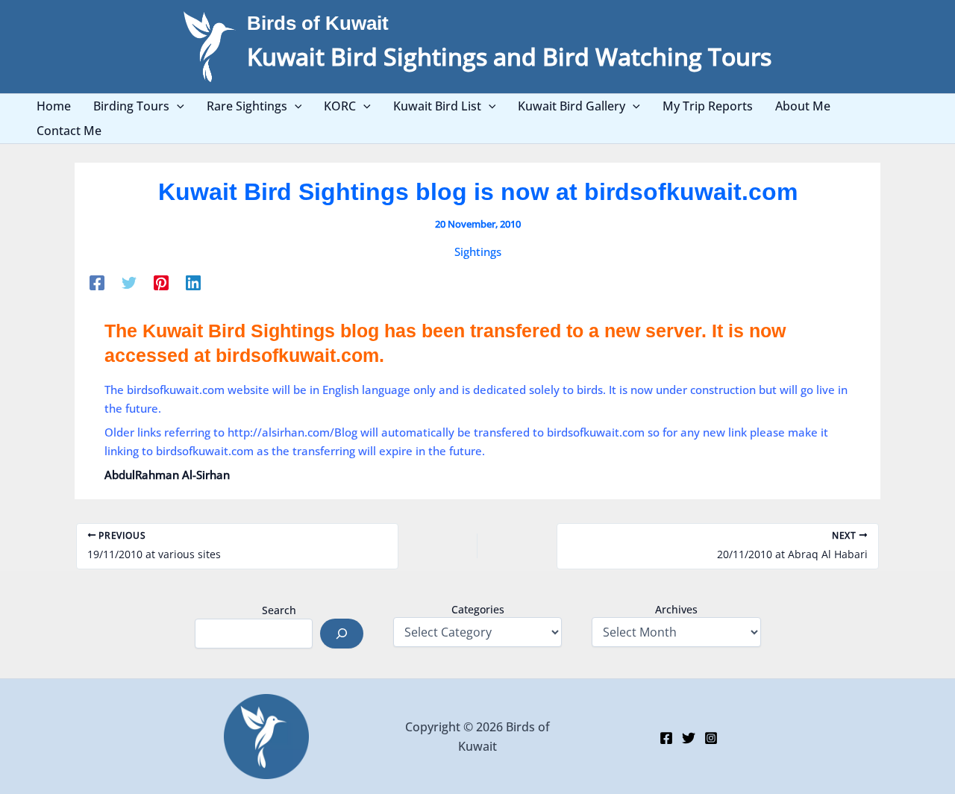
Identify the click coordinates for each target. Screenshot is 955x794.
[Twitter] (129, 282)
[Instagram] (711, 738)
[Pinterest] (161, 282)
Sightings (477, 251)
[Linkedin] (193, 282)
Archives (676, 609)
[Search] (341, 633)
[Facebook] (97, 282)
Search (279, 610)
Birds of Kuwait (318, 23)
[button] (176, 106)
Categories (477, 609)
